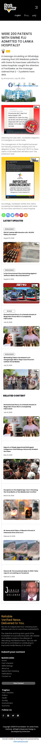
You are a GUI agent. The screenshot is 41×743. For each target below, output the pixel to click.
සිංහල (26, 15)
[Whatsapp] (4, 215)
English (18, 15)
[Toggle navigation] (36, 7)
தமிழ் (34, 15)
